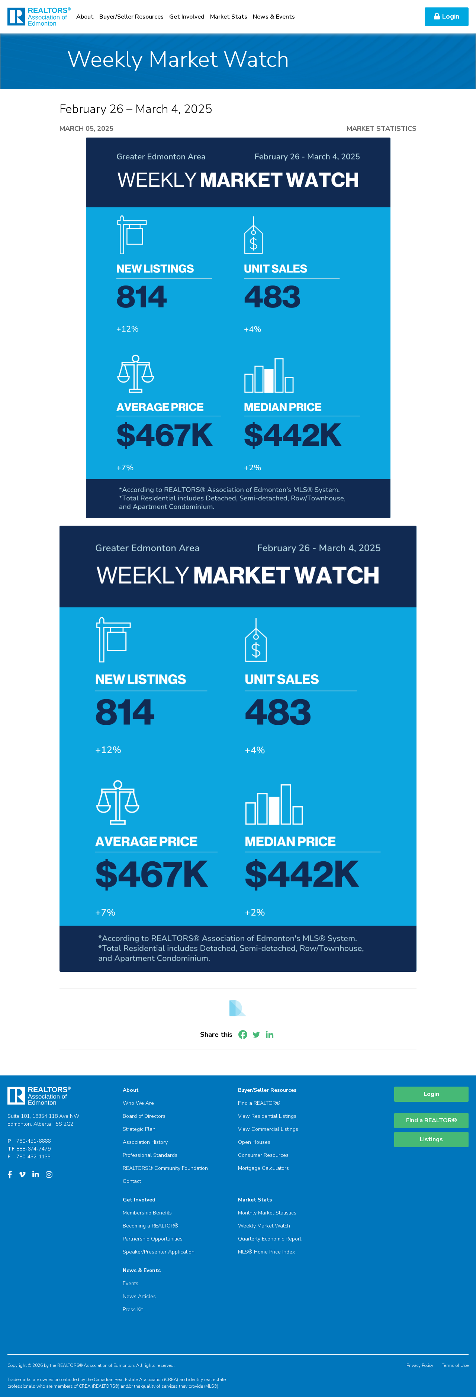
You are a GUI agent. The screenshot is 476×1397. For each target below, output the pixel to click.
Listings (431, 1139)
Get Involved (187, 17)
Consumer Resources (263, 1155)
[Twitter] (256, 1035)
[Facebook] (243, 1035)
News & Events (274, 17)
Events (130, 1283)
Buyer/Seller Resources (131, 17)
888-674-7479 (33, 1148)
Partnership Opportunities (153, 1238)
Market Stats (228, 17)
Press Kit (133, 1309)
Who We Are (138, 1103)
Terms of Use (455, 1365)
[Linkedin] (270, 1035)
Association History (145, 1142)
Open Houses (254, 1142)
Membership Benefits (147, 1212)
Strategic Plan (139, 1129)
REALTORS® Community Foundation (165, 1168)
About (85, 17)
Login (450, 16)
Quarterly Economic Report (269, 1238)
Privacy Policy (419, 1365)
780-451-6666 (33, 1141)
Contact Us (401, 17)
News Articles (139, 1296)
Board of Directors (144, 1116)
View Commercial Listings (268, 1129)
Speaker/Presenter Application (158, 1251)
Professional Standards (150, 1155)
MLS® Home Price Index (266, 1251)
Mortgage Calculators (263, 1168)
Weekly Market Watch (264, 1225)
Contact (132, 1181)
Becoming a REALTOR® (150, 1225)
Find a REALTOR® (259, 1103)
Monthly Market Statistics (267, 1212)
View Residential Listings (267, 1116)
